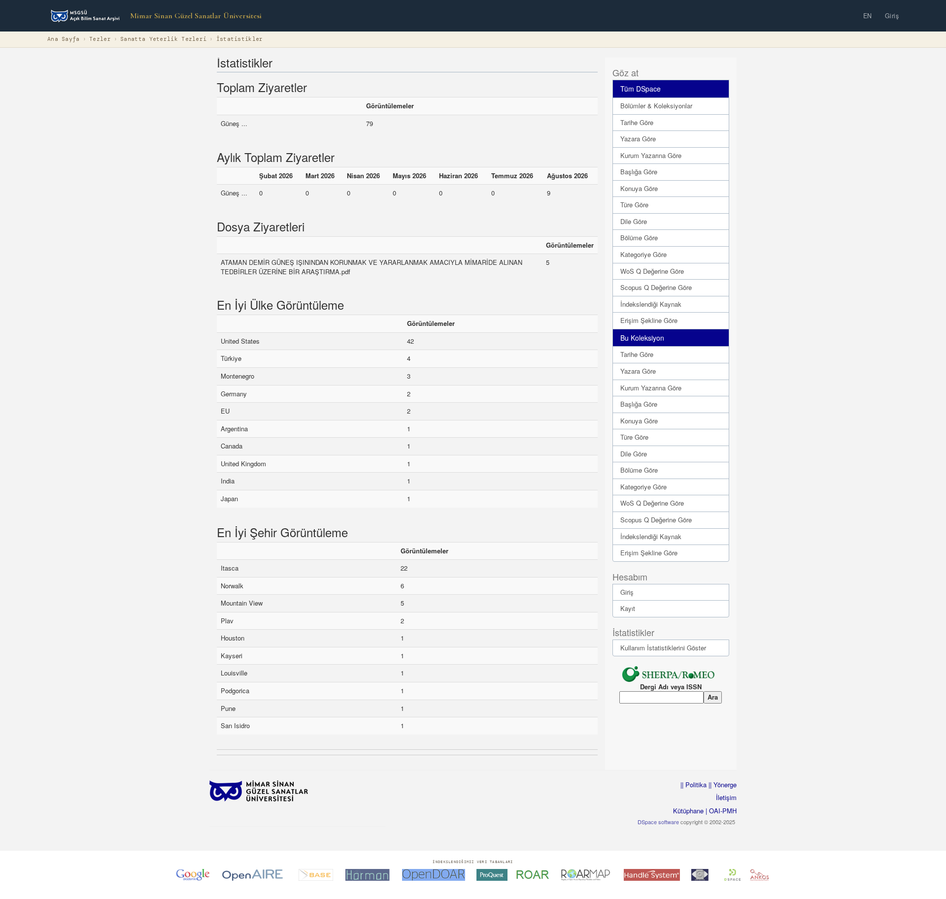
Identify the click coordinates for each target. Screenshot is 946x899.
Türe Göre (634, 204)
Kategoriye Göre (643, 254)
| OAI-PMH (720, 810)
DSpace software (658, 822)
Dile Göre (633, 221)
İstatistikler (239, 39)
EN (867, 15)
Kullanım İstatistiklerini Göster (663, 647)
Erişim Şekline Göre (648, 320)
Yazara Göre (638, 138)
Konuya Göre (639, 188)
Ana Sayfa (63, 39)
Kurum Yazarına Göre (650, 155)
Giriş (892, 15)
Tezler (100, 39)
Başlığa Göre (638, 171)
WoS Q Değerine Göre (652, 271)
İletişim (726, 797)
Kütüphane (688, 810)
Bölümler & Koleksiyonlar (656, 105)
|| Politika (693, 784)
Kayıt (627, 608)
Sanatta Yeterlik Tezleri (163, 39)
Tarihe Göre (636, 122)
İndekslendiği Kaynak (650, 304)
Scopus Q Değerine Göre (656, 287)
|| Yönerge (722, 784)
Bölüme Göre (639, 237)
